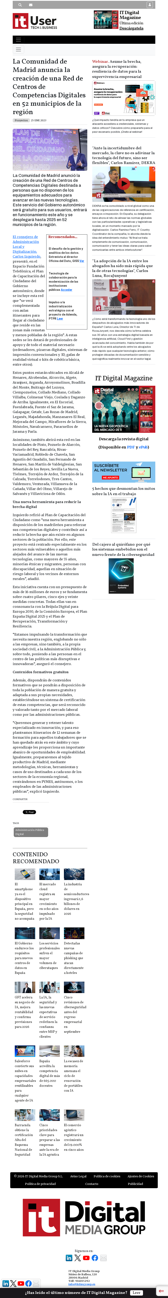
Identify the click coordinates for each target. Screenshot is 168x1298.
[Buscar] (20, 5)
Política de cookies (107, 1176)
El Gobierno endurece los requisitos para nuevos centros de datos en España (24, 958)
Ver (81, 261)
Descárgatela (131, 28)
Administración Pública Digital (29, 832)
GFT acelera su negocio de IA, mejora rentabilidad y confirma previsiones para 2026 (25, 1012)
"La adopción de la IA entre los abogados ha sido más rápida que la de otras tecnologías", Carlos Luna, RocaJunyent (122, 268)
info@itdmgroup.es (81, 1284)
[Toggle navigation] (18, 40)
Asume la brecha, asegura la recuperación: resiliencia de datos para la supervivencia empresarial (117, 69)
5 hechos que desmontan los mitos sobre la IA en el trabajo (123, 491)
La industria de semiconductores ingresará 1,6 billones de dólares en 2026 (76, 899)
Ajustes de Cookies (141, 1176)
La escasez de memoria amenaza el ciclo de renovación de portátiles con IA (73, 1076)
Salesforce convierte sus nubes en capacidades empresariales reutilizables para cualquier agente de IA (25, 1081)
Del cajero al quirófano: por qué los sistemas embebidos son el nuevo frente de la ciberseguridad (123, 550)
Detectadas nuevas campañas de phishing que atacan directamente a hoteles (74, 958)
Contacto (91, 1184)
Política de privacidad (40, 1184)
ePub (143, 447)
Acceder (66, 289)
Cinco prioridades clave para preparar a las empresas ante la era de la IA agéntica (49, 1140)
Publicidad (135, 1184)
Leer (60, 318)
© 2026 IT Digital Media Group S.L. (38, 1176)
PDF (131, 447)
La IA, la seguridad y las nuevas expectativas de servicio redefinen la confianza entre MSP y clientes (48, 1017)
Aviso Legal (78, 1176)
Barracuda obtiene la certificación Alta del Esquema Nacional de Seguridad (24, 1140)
